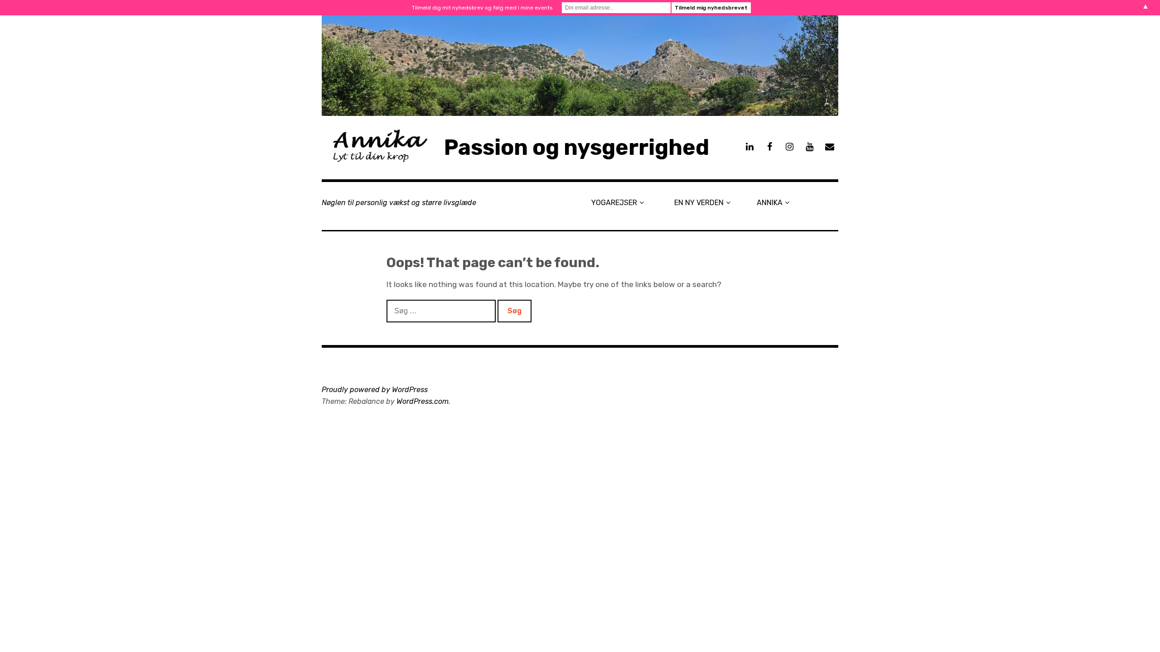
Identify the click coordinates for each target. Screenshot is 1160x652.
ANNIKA (770, 202)
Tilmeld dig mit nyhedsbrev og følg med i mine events (482, 8)
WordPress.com (422, 401)
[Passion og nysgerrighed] (580, 65)
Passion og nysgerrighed (576, 147)
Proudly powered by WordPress (375, 389)
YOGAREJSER (614, 202)
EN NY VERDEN (699, 202)
